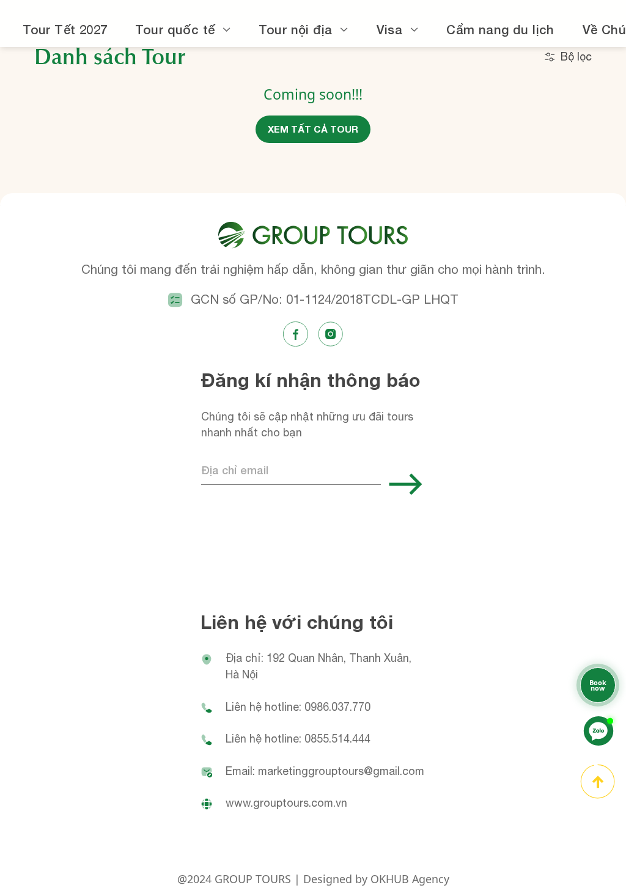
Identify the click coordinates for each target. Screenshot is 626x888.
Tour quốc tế (175, 29)
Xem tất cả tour (313, 128)
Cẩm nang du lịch (500, 29)
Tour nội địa (295, 29)
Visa (390, 29)
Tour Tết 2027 (65, 29)
